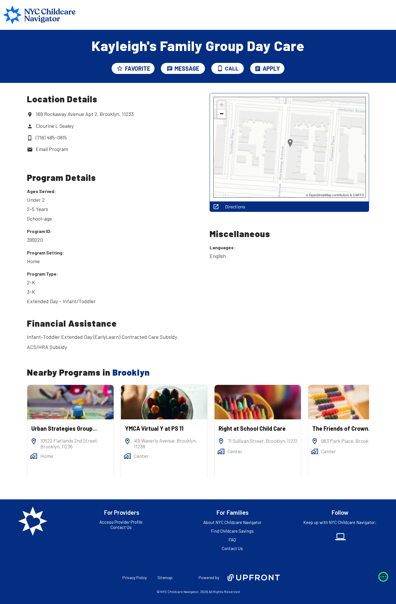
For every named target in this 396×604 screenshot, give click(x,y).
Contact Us (121, 527)
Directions (235, 206)
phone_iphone (30, 138)
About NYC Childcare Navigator (232, 522)
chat (170, 69)
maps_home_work (33, 456)
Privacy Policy (134, 577)
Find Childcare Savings (232, 531)
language (383, 576)
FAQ (232, 539)
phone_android (220, 68)
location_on (30, 114)
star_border (119, 68)
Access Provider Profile (121, 522)
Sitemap (164, 577)
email (30, 149)
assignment (258, 69)
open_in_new (216, 206)
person (30, 126)
